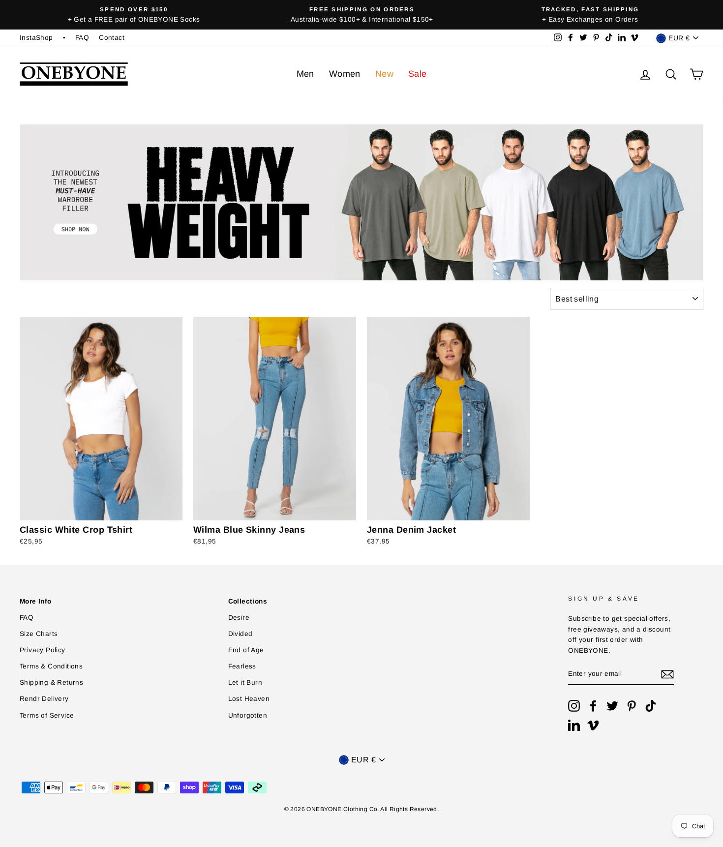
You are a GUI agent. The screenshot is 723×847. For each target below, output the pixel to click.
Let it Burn (245, 682)
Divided (240, 633)
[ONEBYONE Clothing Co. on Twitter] (612, 706)
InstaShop (36, 37)
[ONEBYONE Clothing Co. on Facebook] (593, 706)
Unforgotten (247, 715)
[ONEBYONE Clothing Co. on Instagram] (574, 706)
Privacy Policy (42, 650)
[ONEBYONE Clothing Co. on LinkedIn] (574, 725)
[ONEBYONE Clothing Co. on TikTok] (651, 706)
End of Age (246, 650)
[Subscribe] (667, 674)
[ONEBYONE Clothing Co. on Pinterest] (631, 706)
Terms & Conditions (51, 666)
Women (345, 74)
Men (305, 74)
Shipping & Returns (51, 682)
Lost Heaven (249, 698)
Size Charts (39, 633)
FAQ (82, 37)
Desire (238, 617)
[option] (134, 15)
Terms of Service (47, 715)
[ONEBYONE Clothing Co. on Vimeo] (593, 725)
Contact (111, 37)
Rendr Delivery (44, 698)
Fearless (242, 666)
